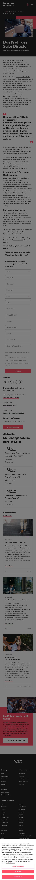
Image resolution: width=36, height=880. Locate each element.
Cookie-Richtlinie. (10, 863)
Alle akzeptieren (18, 876)
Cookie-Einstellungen (18, 866)
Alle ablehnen (18, 871)
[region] (18, 859)
